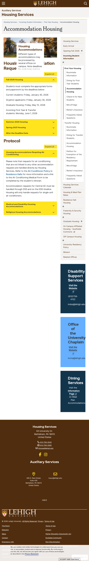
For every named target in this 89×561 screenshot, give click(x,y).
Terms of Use (49, 521)
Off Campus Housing (73, 236)
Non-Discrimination (53, 542)
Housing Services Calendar (71, 186)
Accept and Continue (69, 559)
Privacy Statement (31, 554)
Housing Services (18, 14)
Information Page (74, 392)
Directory (5, 530)
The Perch (6, 526)
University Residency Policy (72, 246)
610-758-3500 (46, 442)
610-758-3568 (46, 445)
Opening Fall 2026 (71, 50)
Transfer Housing (71, 123)
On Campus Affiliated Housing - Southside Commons (72, 229)
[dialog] (44, 553)
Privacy (40, 521)
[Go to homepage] (44, 513)
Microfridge (72, 165)
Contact (5, 538)
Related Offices (73, 257)
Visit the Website (73, 287)
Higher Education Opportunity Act (58, 534)
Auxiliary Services (11, 10)
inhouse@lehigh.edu (45, 448)
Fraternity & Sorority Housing (72, 212)
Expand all (49, 74)
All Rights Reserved (29, 521)
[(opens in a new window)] (45, 3)
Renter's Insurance (75, 110)
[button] (85, 3)
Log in (44, 500)
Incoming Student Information (30, 22)
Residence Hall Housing (70, 201)
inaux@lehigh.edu (55, 475)
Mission (70, 252)
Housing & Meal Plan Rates (72, 193)
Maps (4, 534)
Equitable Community (54, 538)
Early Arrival (72, 46)
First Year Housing (51, 22)
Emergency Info (8, 542)
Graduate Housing (71, 221)
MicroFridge (72, 105)
